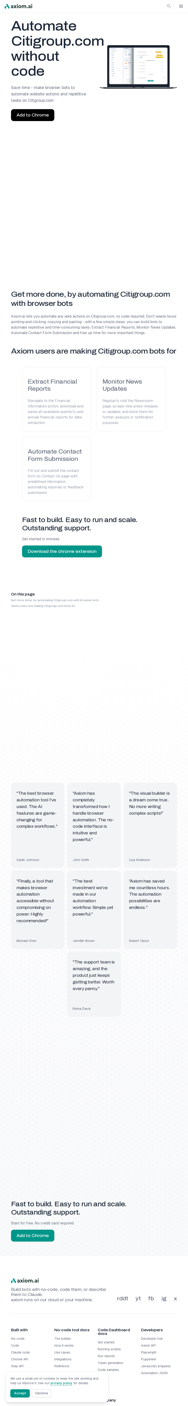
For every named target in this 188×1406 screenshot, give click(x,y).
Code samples (108, 1370)
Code (15, 1345)
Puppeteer (148, 1359)
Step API (17, 1366)
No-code (18, 1339)
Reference (61, 1366)
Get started (106, 1342)
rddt (122, 1298)
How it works (64, 1345)
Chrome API (19, 1359)
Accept (20, 1393)
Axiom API (148, 1345)
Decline (41, 1393)
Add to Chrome (33, 115)
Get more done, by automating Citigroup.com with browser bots (55, 600)
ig (163, 1298)
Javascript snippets (156, 1366)
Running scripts (109, 1349)
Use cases (62, 1352)
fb (151, 1298)
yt (138, 1298)
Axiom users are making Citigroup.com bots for (43, 606)
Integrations (63, 1359)
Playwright (148, 1352)
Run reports (106, 1356)
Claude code (20, 1352)
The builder (62, 1339)
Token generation (110, 1363)
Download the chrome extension (62, 551)
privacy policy (61, 1383)
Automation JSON (154, 1373)
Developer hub (152, 1339)
